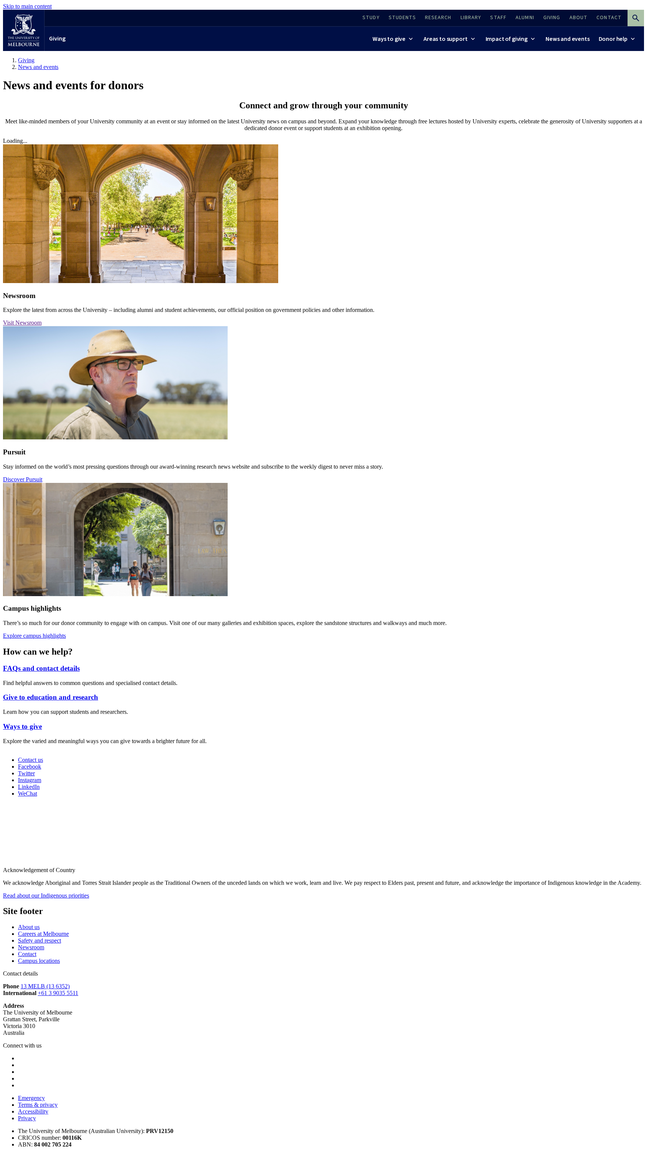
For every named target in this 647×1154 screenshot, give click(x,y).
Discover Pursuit (22, 479)
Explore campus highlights (34, 635)
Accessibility (33, 1111)
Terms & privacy (38, 1105)
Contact (27, 954)
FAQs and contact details (41, 668)
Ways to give (22, 726)
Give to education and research (50, 697)
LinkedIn (29, 787)
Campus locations (39, 961)
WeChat (27, 793)
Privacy (27, 1118)
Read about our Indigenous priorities (46, 895)
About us (29, 927)
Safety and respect (39, 940)
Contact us (30, 760)
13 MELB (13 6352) (45, 986)
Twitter (26, 773)
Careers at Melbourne (43, 934)
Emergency (31, 1098)
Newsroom (31, 947)
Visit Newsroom (22, 322)
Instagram (29, 780)
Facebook (29, 766)
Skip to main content (27, 6)
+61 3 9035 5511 (58, 993)
